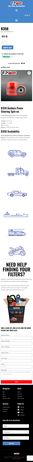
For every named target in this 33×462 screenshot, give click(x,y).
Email (2, 364)
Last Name (5, 435)
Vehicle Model (5, 341)
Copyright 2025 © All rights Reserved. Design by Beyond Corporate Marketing (16, 457)
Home (2, 31)
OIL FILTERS (7, 31)
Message (4, 370)
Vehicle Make (5, 335)
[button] (16, 10)
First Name (5, 429)
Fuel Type (4, 358)
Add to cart (8, 47)
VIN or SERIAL (5, 347)
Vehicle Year (4, 352)
